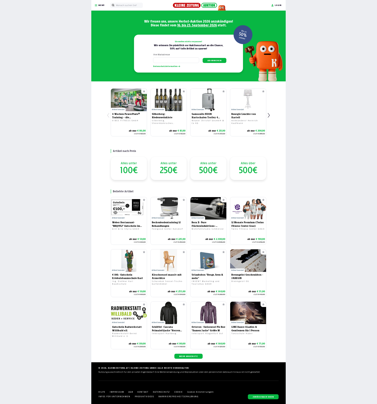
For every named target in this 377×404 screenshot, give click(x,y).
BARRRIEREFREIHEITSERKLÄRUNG (178, 396)
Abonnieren (214, 60)
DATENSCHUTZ (161, 392)
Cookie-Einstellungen (200, 392)
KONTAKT (142, 392)
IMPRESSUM (117, 392)
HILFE (101, 392)
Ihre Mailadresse (161, 55)
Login (278, 5)
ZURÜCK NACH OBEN (263, 397)
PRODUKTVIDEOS (144, 396)
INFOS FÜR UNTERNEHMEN (114, 396)
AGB (130, 392)
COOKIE (178, 392)
